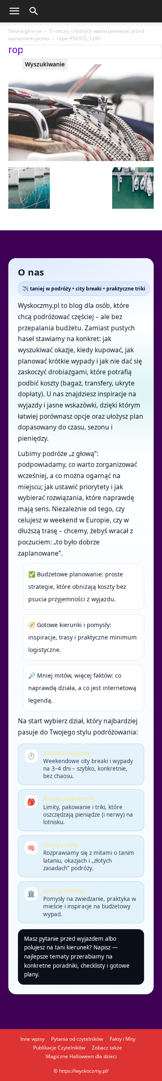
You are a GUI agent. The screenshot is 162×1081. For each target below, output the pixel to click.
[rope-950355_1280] (81, 158)
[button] (14, 11)
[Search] (92, 33)
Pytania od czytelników (77, 1038)
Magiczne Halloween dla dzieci (81, 1056)
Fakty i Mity (122, 1038)
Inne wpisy (32, 1038)
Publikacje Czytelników (59, 1047)
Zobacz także (107, 1047)
